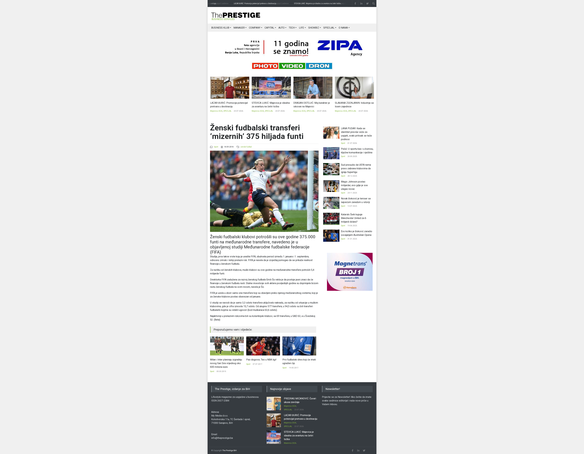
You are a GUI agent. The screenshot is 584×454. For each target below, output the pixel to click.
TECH (292, 27)
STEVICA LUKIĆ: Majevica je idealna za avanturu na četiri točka (314, 3)
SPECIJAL (328, 27)
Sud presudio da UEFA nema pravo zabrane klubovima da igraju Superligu (356, 168)
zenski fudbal (246, 147)
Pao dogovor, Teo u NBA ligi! (225, 359)
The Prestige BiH (229, 450)
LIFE (301, 27)
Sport (216, 147)
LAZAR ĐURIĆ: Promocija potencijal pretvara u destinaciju (252, 3)
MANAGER (239, 27)
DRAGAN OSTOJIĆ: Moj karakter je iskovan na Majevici (270, 104)
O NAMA (343, 27)
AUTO (281, 27)
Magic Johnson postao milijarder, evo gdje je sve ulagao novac (295, 363)
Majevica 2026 (216, 111)
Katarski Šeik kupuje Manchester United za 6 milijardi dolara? (353, 218)
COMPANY (254, 27)
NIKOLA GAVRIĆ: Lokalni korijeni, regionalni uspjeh (352, 104)
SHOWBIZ (313, 27)
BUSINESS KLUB (220, 27)
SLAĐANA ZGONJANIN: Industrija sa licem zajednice (312, 104)
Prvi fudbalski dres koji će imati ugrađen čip (263, 361)
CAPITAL (269, 27)
